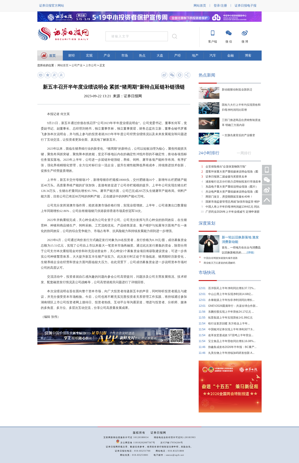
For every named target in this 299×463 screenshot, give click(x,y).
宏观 (89, 55)
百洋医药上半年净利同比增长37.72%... (232, 288)
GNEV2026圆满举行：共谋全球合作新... (233, 305)
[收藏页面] (47, 77)
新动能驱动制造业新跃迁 (237, 89)
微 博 (245, 41)
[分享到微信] (172, 75)
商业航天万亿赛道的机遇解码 (219, 263)
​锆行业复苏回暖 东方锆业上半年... (229, 323)
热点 (142, 55)
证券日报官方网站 (51, 5)
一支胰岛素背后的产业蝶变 (238, 135)
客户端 (212, 41)
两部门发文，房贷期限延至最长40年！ (229, 196)
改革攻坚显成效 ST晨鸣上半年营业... (230, 335)
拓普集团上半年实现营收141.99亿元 (230, 317)
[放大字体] (54, 77)
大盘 (160, 55)
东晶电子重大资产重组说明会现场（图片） (232, 186)
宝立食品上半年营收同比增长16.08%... (232, 341)
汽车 (213, 55)
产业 (107, 55)
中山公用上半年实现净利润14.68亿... (230, 294)
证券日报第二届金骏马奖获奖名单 (226, 176)
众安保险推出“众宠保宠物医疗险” (226, 166)
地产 (195, 55)
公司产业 (77, 65)
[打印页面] (40, 77)
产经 (177, 55)
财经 (71, 55)
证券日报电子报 (245, 5)
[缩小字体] (61, 77)
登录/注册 (220, 5)
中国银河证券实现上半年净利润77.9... (231, 329)
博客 (248, 55)
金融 (230, 55)
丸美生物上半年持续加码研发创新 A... (231, 352)
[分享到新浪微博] (164, 75)
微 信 (228, 41)
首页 (52, 55)
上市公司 (91, 65)
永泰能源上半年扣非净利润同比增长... (231, 299)
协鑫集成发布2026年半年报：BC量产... (232, 347)
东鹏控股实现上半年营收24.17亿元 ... (231, 311)
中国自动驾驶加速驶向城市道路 (221, 258)
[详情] (250, 252)
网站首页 (200, 5)
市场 (124, 55)
